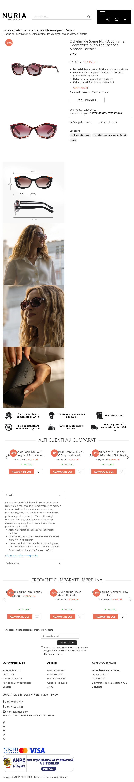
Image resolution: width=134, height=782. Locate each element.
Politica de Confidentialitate (17, 682)
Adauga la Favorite (82, 122)
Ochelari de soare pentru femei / (55, 30)
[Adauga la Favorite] (39, 471)
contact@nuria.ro (17, 711)
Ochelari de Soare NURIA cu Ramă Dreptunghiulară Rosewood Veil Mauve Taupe (67, 453)
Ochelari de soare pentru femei (110, 135)
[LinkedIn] (4, 730)
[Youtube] (4, 726)
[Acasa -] (14, 16)
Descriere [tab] (10, 495)
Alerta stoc (89, 100)
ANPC (50, 686)
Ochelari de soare (80, 135)
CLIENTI (52, 663)
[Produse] (103, 14)
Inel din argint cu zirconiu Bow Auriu (110, 593)
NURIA (73, 54)
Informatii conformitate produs (21, 555)
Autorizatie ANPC (11, 670)
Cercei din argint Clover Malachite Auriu (67, 593)
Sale (73, 140)
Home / (7, 30)
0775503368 (14, 706)
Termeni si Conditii (12, 678)
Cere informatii (108, 122)
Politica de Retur (55, 674)
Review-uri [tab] (12, 563)
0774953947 (14, 701)
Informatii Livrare (56, 678)
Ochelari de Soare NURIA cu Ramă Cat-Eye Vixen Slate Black (108, 453)
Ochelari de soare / (23, 30)
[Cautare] (88, 17)
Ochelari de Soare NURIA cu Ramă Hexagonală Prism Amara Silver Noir (26, 453)
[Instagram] (4, 738)
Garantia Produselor (57, 682)
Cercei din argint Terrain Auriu (24, 591)
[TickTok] (4, 734)
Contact (7, 686)
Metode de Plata (55, 670)
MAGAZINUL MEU (14, 663)
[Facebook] (4, 722)
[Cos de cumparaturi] (125, 20)
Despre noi (8, 674)
